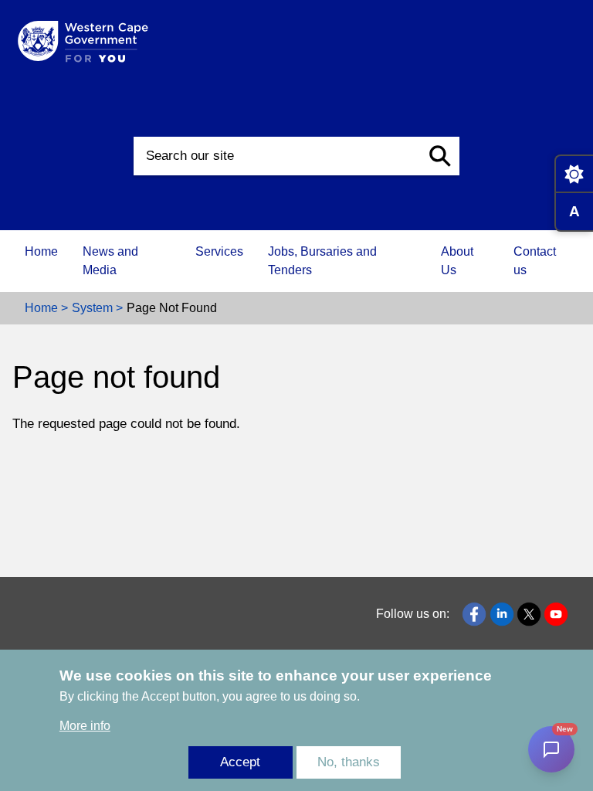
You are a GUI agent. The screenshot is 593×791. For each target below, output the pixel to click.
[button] (440, 156)
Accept (240, 762)
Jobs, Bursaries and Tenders (322, 261)
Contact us (534, 261)
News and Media (110, 261)
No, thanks (348, 762)
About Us (457, 261)
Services (219, 251)
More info (84, 725)
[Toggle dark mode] (573, 173)
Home (41, 251)
